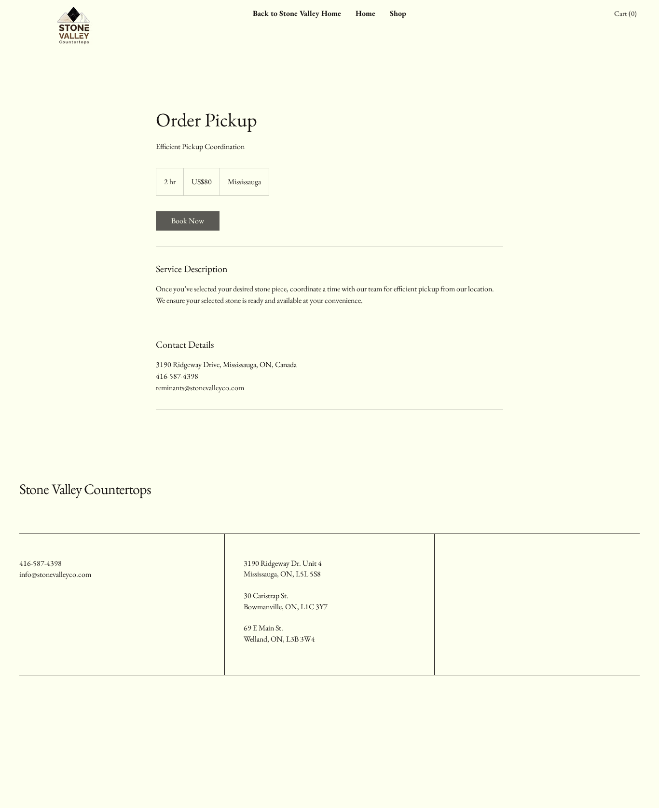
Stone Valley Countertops (85, 488)
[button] (627, 13)
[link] (188, 221)
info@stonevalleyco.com (55, 574)
